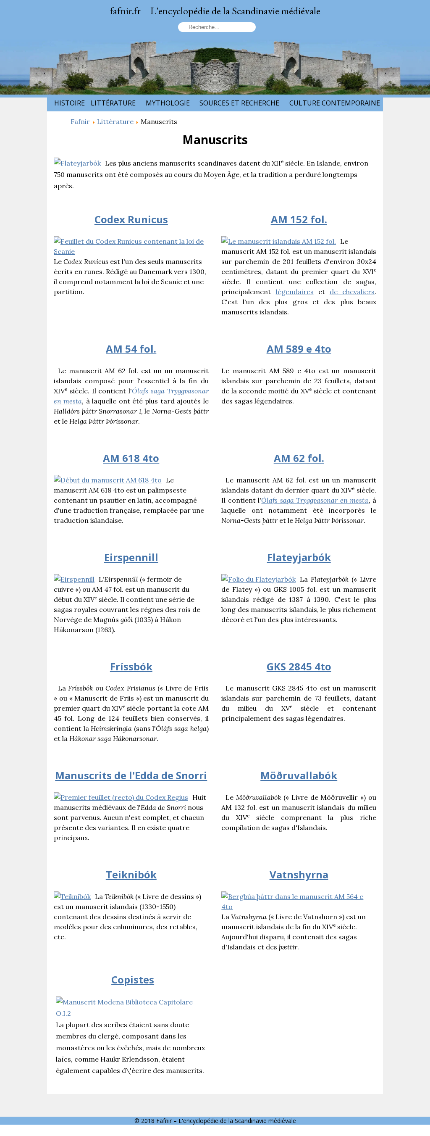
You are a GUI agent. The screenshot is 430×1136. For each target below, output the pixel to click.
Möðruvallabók (298, 775)
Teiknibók (131, 874)
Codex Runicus (131, 219)
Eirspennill (131, 557)
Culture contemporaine (334, 103)
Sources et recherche (239, 103)
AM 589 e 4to (299, 349)
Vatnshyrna (299, 874)
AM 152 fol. (299, 219)
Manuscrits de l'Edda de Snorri (131, 775)
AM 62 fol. (299, 458)
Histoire (69, 103)
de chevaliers (352, 291)
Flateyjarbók (299, 557)
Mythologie (168, 103)
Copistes (132, 979)
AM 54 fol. (131, 349)
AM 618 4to (131, 458)
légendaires (295, 291)
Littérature (113, 103)
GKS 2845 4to (299, 666)
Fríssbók (131, 666)
